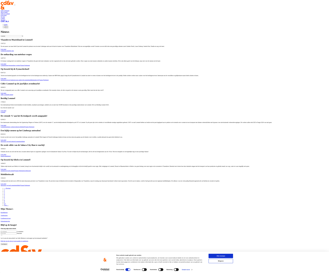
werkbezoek (27, 170)
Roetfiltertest (4, 212)
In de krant (4, 15)
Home (5, 24)
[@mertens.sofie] (5, 21)
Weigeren (221, 261)
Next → (6, 205)
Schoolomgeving (5, 221)
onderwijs (36, 80)
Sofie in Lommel (5, 13)
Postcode (19, 233)
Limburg (3, 50)
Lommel (7, 50)
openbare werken (15, 65)
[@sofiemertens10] (7, 21)
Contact (3, 18)
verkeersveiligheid (19, 127)
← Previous (7, 188)
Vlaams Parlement (25, 65)
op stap (12, 50)
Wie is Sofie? (4, 12)
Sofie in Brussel (5, 10)
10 (4, 203)
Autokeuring (4, 215)
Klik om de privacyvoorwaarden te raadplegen (14, 241)
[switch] (144, 269)
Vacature (3, 20)
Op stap (3, 17)
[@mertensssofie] (3, 21)
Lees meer (3, 49)
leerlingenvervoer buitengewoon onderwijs (12, 80)
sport (9, 156)
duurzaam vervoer (5, 141)
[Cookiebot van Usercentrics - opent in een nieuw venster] (105, 269)
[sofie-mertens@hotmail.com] (1, 21)
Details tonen (186, 269)
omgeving (8, 65)
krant (2, 156)
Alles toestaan (221, 256)
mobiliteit (30, 80)
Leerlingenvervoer (6, 218)
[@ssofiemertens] (8, 21)
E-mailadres (20, 231)
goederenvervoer (5, 170)
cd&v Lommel (5, 94)
